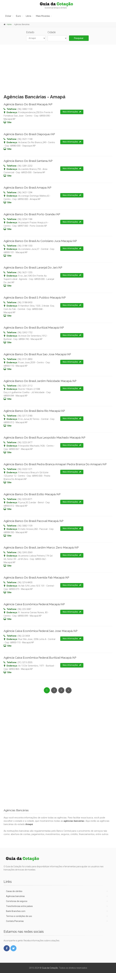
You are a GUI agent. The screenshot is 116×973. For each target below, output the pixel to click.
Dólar (8, 16)
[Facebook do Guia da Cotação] (7, 948)
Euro (18, 16)
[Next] (69, 690)
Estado (30, 32)
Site (9, 122)
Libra (28, 16)
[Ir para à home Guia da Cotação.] (58, 4)
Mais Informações (70, 112)
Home (9, 24)
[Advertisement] (58, 68)
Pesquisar (79, 38)
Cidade (52, 32)
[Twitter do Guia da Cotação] (13, 948)
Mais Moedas (43, 16)
